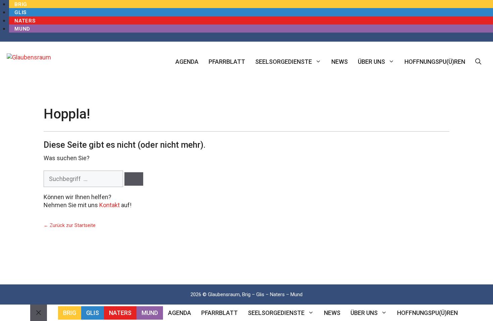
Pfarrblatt (227, 61)
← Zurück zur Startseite (70, 225)
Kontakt (109, 205)
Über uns (371, 61)
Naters (25, 21)
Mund (22, 29)
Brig (20, 4)
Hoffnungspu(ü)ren (434, 61)
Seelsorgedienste (283, 61)
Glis (20, 12)
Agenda (187, 61)
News (339, 61)
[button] (478, 61)
